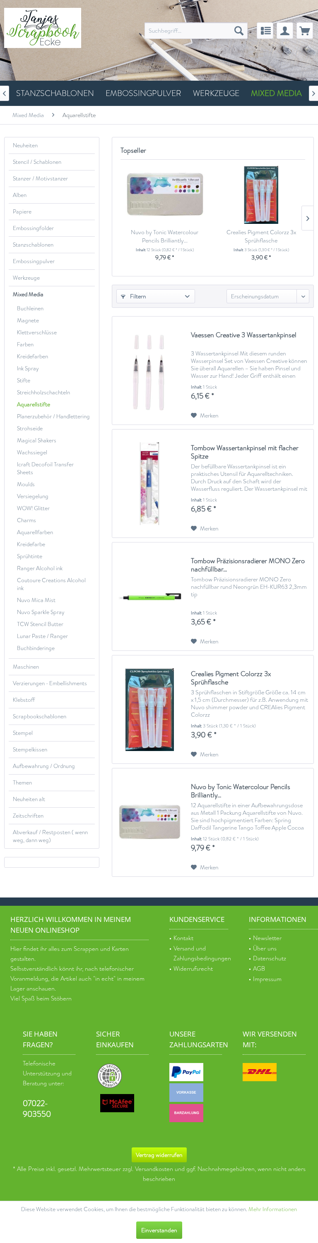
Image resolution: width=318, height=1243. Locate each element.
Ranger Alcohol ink (40, 568)
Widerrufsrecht (193, 969)
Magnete (28, 320)
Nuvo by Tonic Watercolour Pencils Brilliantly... (164, 236)
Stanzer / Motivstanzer (40, 178)
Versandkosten (154, 1169)
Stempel (23, 733)
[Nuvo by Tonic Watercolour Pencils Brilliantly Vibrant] (165, 195)
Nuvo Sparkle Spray (41, 612)
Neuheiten (25, 145)
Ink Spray (28, 368)
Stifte (23, 380)
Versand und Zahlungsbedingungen (200, 953)
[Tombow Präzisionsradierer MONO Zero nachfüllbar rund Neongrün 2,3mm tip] (149, 596)
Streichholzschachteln (43, 392)
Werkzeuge (26, 278)
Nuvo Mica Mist (36, 600)
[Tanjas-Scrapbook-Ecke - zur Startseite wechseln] (42, 28)
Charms (26, 520)
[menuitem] (196, 30)
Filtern (137, 296)
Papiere (22, 212)
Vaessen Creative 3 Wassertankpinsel (243, 335)
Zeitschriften (28, 816)
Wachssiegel (32, 452)
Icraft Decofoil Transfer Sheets (45, 468)
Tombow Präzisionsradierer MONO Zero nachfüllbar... (248, 565)
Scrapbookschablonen (39, 716)
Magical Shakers (36, 440)
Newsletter (267, 938)
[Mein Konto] (285, 30)
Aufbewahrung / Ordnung (44, 766)
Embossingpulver (34, 261)
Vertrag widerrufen (159, 1155)
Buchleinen (30, 308)
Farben (25, 344)
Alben (19, 195)
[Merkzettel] (265, 30)
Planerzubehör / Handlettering (53, 416)
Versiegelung (32, 496)
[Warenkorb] (304, 30)
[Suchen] (239, 30)
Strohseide (30, 428)
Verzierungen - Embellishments (50, 683)
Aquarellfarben (35, 532)
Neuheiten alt (29, 799)
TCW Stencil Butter (40, 624)
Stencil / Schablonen (37, 162)
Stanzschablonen (33, 245)
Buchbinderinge (36, 648)
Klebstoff (24, 700)
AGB (259, 969)
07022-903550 (37, 1109)
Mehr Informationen (272, 1209)
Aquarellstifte (33, 404)
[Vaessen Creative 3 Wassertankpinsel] (149, 370)
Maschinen (26, 667)
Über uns (265, 948)
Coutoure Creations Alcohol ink (51, 584)
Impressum (267, 979)
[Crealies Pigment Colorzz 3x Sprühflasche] (261, 195)
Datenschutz (269, 958)
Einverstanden (159, 1230)
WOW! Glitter (33, 508)
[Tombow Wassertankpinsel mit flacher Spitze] (149, 483)
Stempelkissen (30, 749)
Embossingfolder (33, 228)
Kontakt (183, 938)
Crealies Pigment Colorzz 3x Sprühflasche (261, 236)
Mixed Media (28, 294)
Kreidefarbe (31, 544)
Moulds (26, 484)
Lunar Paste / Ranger (42, 636)
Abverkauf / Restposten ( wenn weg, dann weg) (50, 836)
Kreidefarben (32, 356)
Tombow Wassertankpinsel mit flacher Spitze (245, 452)
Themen (22, 783)
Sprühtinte (29, 556)
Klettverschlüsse (37, 332)
